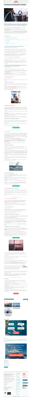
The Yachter (5, 260)
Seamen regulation (22, 340)
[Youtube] (27, 383)
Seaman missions (10, 340)
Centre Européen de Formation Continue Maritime (10, 121)
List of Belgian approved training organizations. (12, 257)
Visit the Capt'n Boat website (8, 381)
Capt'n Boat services (22, 339)
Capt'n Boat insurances (16, 339)
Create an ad (5, 384)
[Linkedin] (24, 383)
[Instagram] (25, 383)
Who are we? (17, 394)
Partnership (5, 340)
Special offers (7, 341)
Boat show (12, 339)
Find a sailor (5, 382)
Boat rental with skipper (7, 339)
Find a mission (5, 383)
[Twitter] (26, 383)
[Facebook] (23, 383)
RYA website (19, 194)
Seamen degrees (17, 340)
